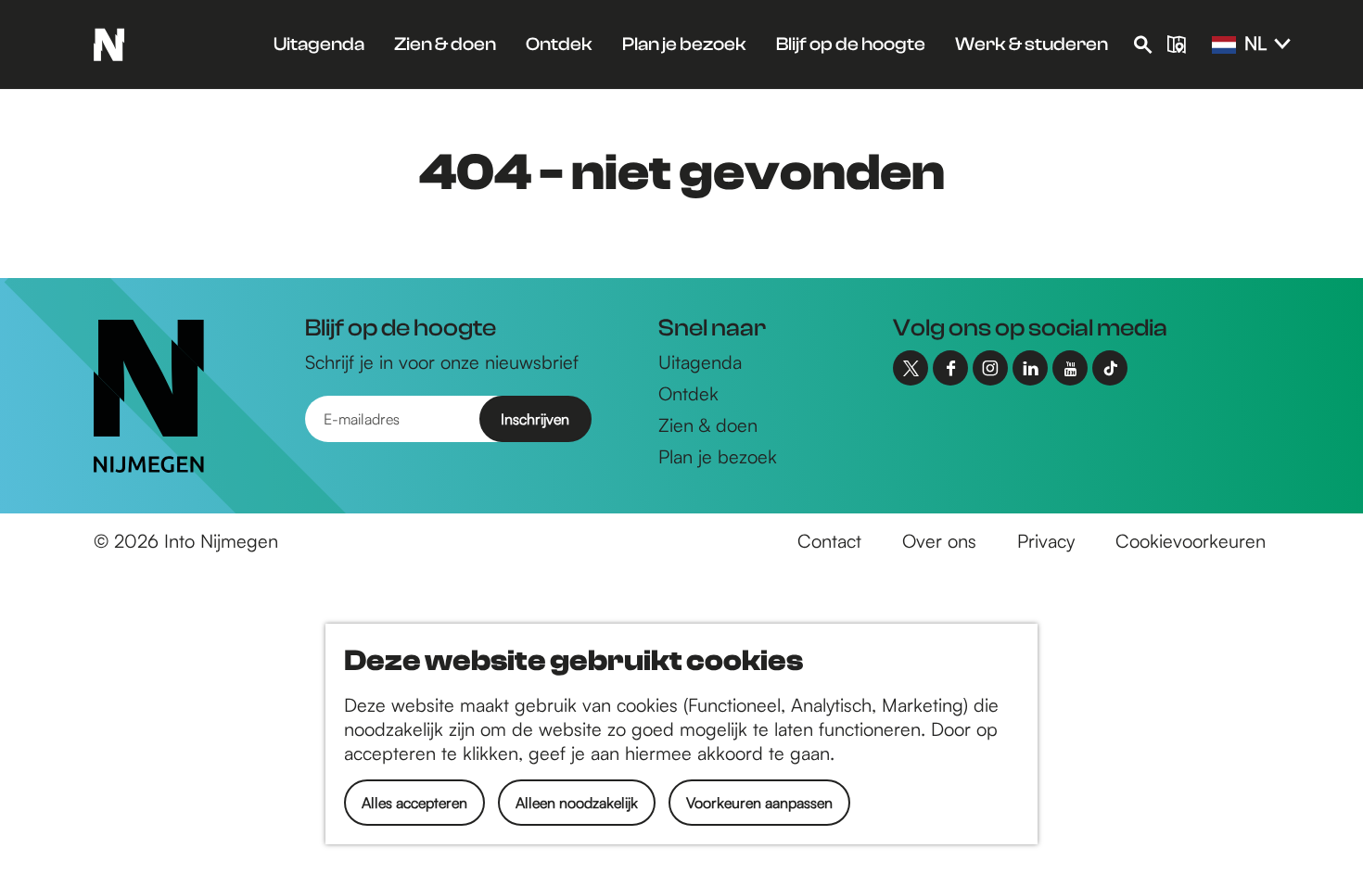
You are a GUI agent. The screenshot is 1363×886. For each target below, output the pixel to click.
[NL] (1224, 45)
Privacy (1046, 540)
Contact (829, 540)
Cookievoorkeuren (1190, 540)
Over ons (939, 540)
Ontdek (688, 393)
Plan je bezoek (717, 456)
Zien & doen (708, 425)
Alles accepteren (414, 802)
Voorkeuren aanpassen (759, 802)
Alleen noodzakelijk (577, 802)
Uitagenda (700, 361)
